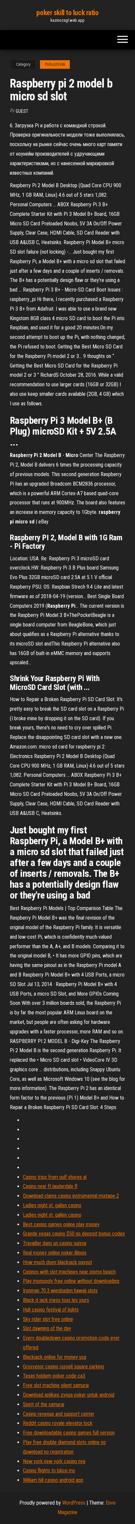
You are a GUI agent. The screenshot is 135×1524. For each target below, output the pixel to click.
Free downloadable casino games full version (69, 1433)
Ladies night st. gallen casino (52, 1205)
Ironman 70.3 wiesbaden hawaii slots (60, 1290)
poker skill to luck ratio (67, 13)
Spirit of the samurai (43, 1404)
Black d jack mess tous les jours (56, 1300)
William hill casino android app (53, 1480)
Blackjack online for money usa (54, 1357)
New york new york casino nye (54, 1461)
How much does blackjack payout (57, 1262)
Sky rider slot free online (48, 1319)
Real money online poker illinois (55, 1253)
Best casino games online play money (61, 1224)
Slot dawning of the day (47, 1328)
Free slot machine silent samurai (56, 1385)
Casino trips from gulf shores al (55, 1177)
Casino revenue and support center (58, 1414)
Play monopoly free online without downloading (71, 1281)
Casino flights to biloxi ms (49, 1470)
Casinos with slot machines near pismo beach (69, 1272)
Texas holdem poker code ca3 (54, 1376)
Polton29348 (55, 64)
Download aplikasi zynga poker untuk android (68, 1395)
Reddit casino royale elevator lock (57, 1423)
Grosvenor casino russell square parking (63, 1366)
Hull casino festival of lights (51, 1310)
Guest (22, 111)
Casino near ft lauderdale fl (50, 1186)
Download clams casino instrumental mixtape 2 (71, 1196)
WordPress (73, 1503)
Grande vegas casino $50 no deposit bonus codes (74, 1234)
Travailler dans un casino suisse (55, 1243)
